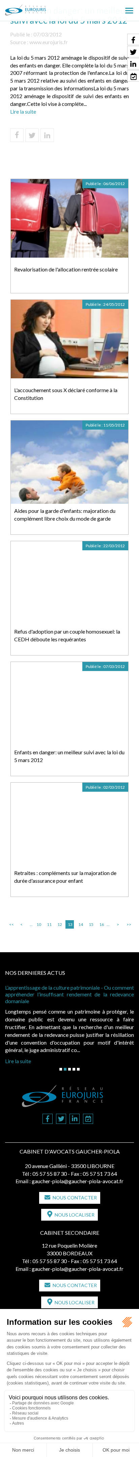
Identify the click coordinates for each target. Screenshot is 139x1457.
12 (59, 924)
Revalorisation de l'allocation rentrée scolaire (66, 269)
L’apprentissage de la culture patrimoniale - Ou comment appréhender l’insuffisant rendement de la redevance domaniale (69, 994)
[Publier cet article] (32, 135)
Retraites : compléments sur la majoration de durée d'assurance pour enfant (65, 877)
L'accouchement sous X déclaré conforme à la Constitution (65, 394)
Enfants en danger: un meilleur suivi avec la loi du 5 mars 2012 (69, 756)
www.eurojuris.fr (48, 42)
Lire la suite (23, 111)
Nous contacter (75, 1197)
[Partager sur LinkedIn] (47, 135)
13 (70, 924)
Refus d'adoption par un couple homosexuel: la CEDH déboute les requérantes (67, 635)
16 (101, 924)
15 (91, 924)
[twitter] (61, 1119)
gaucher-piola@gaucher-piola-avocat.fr (77, 1181)
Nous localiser (74, 1215)
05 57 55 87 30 (49, 1173)
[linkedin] (75, 1119)
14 (80, 924)
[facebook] (48, 1119)
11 (49, 924)
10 (38, 924)
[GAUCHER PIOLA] (36, 8)
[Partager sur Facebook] (17, 135)
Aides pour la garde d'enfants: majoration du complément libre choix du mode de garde (64, 514)
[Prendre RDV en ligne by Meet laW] (88, 1119)
